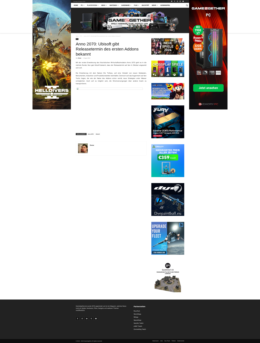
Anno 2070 (91, 134)
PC (81, 36)
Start (77, 36)
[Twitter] (91, 318)
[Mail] (86, 318)
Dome (79, 58)
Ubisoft (98, 134)
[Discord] (172, 1)
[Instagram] (177, 1)
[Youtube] (183, 1)
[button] (186, 5)
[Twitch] (180, 1)
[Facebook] (174, 1)
